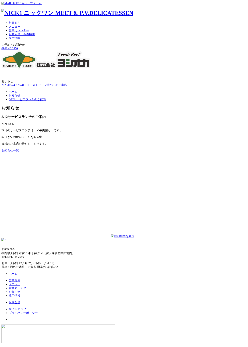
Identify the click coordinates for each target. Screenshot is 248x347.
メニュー (14, 26)
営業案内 (14, 22)
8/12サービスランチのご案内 (27, 99)
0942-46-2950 (9, 48)
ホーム (13, 91)
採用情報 (14, 38)
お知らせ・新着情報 (22, 34)
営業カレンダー (19, 30)
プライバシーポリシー (23, 312)
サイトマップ (17, 309)
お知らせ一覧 (10, 150)
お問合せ (14, 302)
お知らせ (14, 95)
